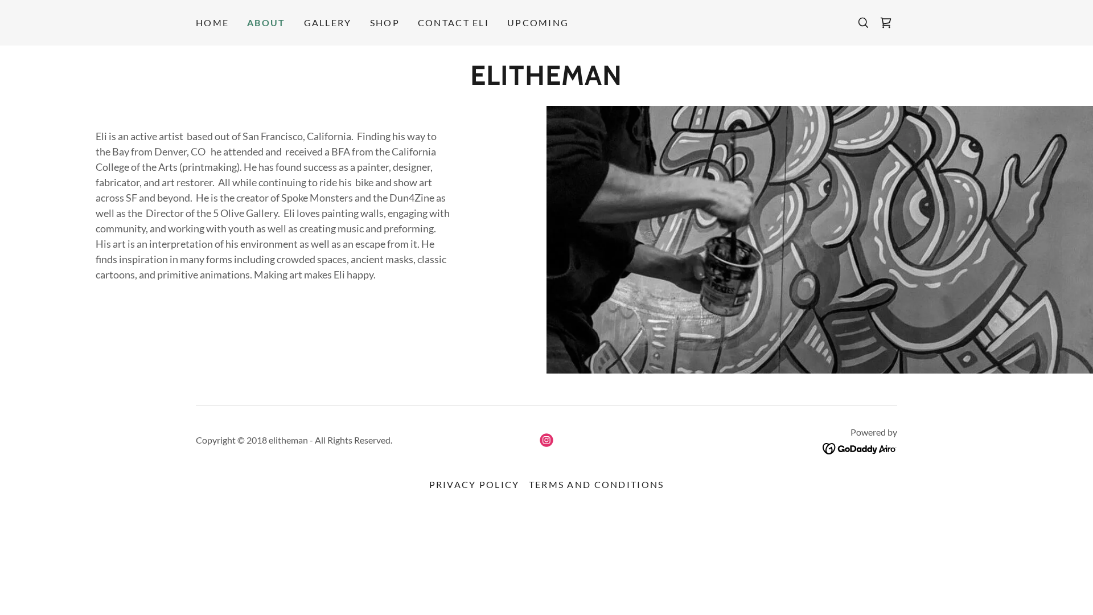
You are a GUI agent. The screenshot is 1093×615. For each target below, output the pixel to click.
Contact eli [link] (453, 22)
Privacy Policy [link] (474, 484)
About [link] (266, 22)
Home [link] (212, 22)
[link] (885, 22)
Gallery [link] (328, 22)
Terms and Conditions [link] (596, 484)
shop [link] (385, 22)
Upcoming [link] (538, 22)
